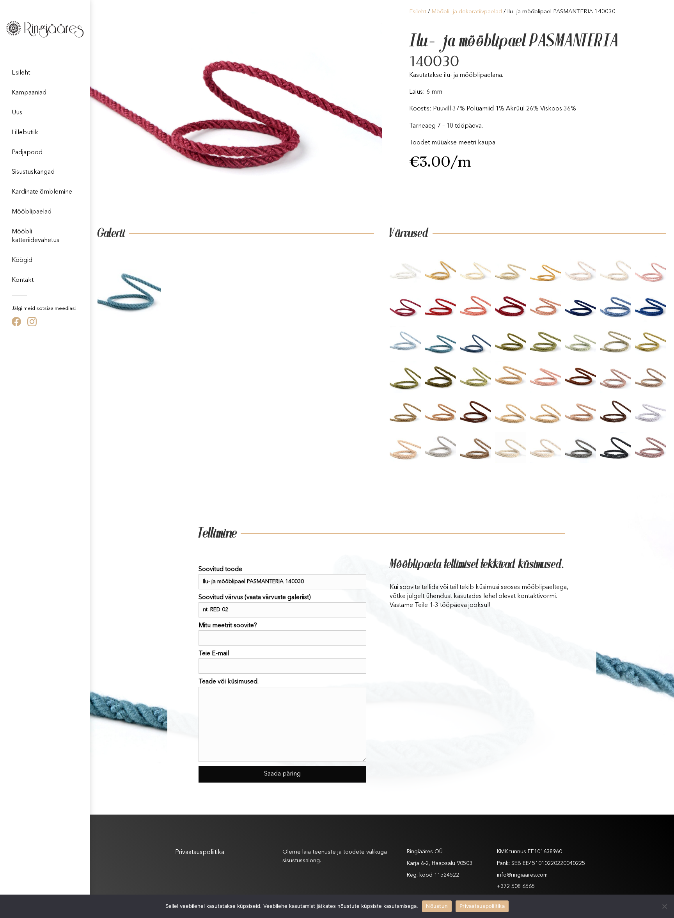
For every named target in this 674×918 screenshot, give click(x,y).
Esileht (21, 73)
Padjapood (27, 152)
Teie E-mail (214, 654)
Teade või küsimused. (229, 682)
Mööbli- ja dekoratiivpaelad (466, 12)
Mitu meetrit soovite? (228, 626)
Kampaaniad (29, 93)
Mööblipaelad (31, 212)
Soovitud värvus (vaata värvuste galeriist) (255, 597)
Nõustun (437, 906)
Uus (17, 113)
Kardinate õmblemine (42, 192)
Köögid (22, 260)
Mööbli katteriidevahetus (35, 236)
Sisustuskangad (33, 172)
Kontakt (23, 280)
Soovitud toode (220, 569)
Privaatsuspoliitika (199, 852)
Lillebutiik (25, 133)
